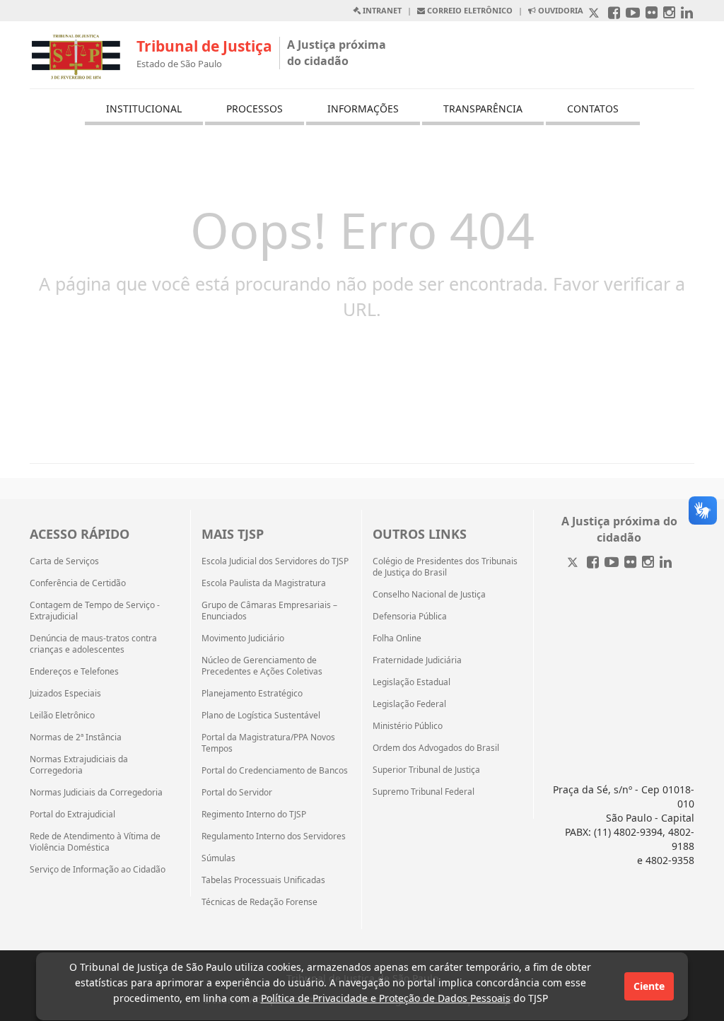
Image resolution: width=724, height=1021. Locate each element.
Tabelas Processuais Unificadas (263, 880)
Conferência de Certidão (78, 583)
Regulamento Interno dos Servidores (274, 836)
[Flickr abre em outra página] (651, 14)
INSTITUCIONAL (144, 108)
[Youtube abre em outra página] (632, 14)
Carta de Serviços (64, 561)
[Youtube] (611, 563)
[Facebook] (592, 563)
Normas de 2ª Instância (76, 737)
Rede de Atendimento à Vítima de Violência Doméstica (95, 842)
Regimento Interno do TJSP (254, 814)
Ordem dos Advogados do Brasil (436, 748)
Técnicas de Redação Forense (259, 902)
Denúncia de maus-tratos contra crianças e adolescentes (93, 644)
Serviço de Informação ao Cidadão (97, 869)
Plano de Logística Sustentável (261, 715)
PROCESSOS (254, 108)
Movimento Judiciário (243, 638)
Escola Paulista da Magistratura (264, 583)
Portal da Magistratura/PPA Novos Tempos (268, 743)
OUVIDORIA (559, 10)
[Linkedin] (665, 563)
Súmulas (218, 858)
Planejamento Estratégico (252, 693)
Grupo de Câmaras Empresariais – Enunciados (269, 611)
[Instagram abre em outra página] (669, 14)
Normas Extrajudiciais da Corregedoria (79, 765)
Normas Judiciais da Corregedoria (96, 792)
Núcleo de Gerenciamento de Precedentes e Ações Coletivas (262, 666)
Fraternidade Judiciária (417, 660)
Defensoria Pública (410, 616)
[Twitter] (574, 563)
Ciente (649, 986)
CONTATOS (593, 108)
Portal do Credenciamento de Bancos (275, 770)
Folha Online (397, 638)
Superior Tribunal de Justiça (426, 770)
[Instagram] (648, 563)
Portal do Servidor (237, 792)
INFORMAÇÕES (363, 108)
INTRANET (381, 10)
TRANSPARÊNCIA (482, 108)
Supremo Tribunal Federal (423, 792)
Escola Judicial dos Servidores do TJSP (275, 561)
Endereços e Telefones (74, 671)
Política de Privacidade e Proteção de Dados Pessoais (385, 998)
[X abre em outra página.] (595, 14)
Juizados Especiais (65, 693)
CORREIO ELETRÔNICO (469, 10)
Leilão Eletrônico (62, 715)
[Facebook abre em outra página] (614, 14)
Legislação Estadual (411, 682)
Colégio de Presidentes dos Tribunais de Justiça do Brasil (445, 567)
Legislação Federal (409, 704)
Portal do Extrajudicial (72, 814)
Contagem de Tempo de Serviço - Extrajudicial (95, 611)
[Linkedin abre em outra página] (686, 14)
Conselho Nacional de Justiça (429, 594)
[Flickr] (630, 563)
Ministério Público (408, 726)
